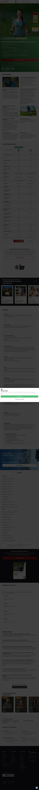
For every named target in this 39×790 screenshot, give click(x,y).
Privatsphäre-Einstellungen (19, 399)
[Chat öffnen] (37, 788)
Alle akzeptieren (19, 396)
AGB (2, 393)
